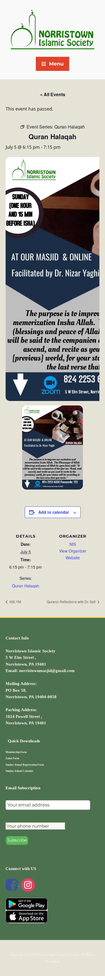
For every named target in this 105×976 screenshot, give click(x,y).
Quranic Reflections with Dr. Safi (71, 601)
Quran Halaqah (25, 586)
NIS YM (15, 601)
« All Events (52, 94)
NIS (72, 544)
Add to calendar (53, 512)
